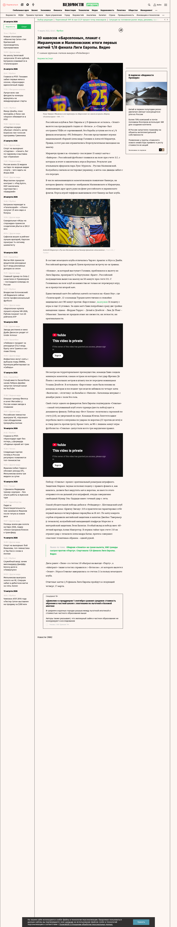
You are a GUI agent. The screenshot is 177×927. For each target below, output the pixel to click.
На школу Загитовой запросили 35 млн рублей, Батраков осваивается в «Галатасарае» (16, 59)
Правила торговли (34, 15)
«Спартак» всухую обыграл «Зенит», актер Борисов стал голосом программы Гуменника (15, 131)
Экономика (46, 10)
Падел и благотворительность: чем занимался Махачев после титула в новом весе (15, 511)
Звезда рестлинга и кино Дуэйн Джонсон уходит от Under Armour (16, 332)
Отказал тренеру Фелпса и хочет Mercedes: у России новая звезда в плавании (16, 402)
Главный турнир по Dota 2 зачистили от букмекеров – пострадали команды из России (16, 280)
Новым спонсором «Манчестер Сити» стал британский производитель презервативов (15, 42)
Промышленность (126, 15)
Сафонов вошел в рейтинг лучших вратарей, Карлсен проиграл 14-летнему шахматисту (17, 240)
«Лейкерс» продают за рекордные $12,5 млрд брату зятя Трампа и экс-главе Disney (16, 347)
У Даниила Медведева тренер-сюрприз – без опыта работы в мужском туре (16, 493)
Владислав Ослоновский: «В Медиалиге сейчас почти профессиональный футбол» (17, 296)
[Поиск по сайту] (149, 4)
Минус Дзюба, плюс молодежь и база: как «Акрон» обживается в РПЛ (15, 115)
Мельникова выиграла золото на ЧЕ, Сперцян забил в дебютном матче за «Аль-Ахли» (16, 581)
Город (67, 15)
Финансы (58, 10)
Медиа (95, 10)
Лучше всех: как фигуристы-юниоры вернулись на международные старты (15, 96)
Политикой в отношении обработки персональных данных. (86, 924)
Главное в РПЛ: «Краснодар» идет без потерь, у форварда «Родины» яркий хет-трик (16, 440)
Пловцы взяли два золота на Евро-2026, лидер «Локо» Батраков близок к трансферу (16, 528)
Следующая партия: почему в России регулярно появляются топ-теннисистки (15, 456)
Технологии (84, 10)
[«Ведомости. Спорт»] (74, 5)
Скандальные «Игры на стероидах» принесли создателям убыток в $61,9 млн (16, 224)
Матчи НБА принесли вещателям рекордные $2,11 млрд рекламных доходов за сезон (15, 264)
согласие (69, 922)
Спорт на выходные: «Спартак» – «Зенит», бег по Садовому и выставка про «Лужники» (16, 152)
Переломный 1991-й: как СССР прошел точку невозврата (80, 20)
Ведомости (11, 15)
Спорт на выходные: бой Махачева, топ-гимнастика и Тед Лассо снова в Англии (16, 549)
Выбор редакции (45, 20)
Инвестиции (70, 10)
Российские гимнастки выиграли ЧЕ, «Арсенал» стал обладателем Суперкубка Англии (16, 418)
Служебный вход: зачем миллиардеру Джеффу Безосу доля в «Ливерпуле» (15, 565)
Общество (133, 10)
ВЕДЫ (20, 15)
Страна (112, 15)
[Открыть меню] (165, 4)
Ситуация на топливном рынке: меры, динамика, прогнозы (135, 20)
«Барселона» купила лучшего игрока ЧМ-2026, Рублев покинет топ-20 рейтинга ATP (16, 312)
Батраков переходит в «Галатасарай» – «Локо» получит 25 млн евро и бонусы (16, 208)
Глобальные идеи (21, 10)
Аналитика (91, 15)
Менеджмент (146, 10)
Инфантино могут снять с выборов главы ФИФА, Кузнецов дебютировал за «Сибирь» (16, 363)
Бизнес (35, 10)
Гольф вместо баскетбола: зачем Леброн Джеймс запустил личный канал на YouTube (17, 384)
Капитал (102, 15)
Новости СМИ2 (44, 637)
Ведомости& (78, 15)
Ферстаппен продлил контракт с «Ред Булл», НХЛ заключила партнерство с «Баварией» (15, 186)
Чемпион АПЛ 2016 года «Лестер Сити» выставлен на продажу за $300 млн (16, 601)
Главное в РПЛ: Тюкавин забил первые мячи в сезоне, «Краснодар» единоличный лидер (16, 80)
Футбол (60, 31)
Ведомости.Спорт (45, 58)
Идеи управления (54, 15)
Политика (121, 10)
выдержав (102, 302)
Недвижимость (107, 10)
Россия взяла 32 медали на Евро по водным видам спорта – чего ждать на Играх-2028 (16, 168)
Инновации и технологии (148, 15)
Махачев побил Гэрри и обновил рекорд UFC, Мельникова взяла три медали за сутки (15, 472)
